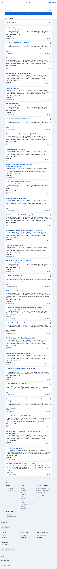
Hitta (28, 14)
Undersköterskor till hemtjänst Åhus (18, 353)
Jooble (11, 565)
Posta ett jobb (23, 537)
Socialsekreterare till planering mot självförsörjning (23, 134)
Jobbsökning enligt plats (11, 516)
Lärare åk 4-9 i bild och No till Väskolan (18, 416)
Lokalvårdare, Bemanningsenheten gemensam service (24, 307)
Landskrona (23, 488)
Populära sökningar (42, 535)
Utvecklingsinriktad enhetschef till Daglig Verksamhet (24, 230)
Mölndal (23, 502)
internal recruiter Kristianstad (43, 497)
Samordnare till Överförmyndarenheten (19, 73)
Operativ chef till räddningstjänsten (18, 181)
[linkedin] (13, 549)
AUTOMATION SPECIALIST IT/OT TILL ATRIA (20, 463)
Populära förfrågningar (11, 482)
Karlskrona (23, 492)
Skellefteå (23, 508)
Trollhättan (23, 494)
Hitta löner (40, 537)
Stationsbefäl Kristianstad (14, 275)
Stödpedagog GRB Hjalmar (15, 245)
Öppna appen (52, 2)
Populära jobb (9, 514)
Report (49, 38)
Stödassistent (10, 58)
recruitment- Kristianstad (42, 490)
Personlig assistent (12, 88)
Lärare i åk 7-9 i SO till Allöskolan (16, 383)
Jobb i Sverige (5, 544)
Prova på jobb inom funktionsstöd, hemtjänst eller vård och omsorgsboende (25, 400)
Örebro (22, 496)
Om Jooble (4, 535)
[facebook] (2, 549)
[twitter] (9, 549)
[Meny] (2, 2)
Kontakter (4, 537)
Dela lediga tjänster (24, 535)
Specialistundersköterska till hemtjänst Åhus (21, 338)
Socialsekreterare (12, 103)
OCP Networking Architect (14, 448)
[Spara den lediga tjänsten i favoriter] (50, 27)
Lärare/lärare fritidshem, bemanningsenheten (21, 368)
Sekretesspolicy (5, 560)
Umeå (22, 500)
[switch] (50, 22)
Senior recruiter (9, 488)
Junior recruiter (9, 490)
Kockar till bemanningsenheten (16, 198)
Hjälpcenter (5, 542)
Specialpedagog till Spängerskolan (17, 42)
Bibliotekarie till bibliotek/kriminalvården (19, 291)
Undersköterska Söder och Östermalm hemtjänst (22, 323)
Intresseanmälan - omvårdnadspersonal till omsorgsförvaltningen (20, 165)
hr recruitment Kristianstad (42, 488)
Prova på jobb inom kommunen (16, 149)
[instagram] (6, 549)
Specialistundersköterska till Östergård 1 (19, 215)
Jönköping (23, 490)
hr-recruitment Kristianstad (42, 495)
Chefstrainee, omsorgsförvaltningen (18, 119)
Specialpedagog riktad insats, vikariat (18, 260)
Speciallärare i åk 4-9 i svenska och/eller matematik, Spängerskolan (23, 432)
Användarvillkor (5, 557)
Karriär (3, 540)
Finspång (23, 498)
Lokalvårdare (10, 27)
